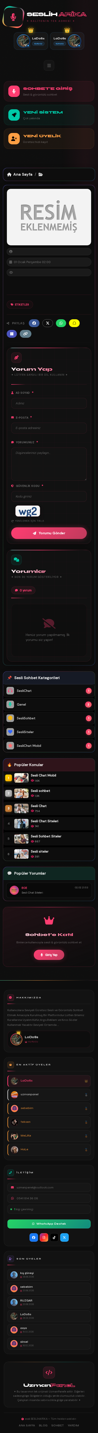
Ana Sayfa (22, 174)
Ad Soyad (25, 393)
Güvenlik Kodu (30, 486)
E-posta (24, 417)
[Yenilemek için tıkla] (27, 511)
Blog (43, 1425)
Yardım (73, 1425)
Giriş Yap (51, 955)
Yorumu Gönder (52, 533)
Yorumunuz (27, 442)
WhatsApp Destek (51, 1223)
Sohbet (57, 1425)
